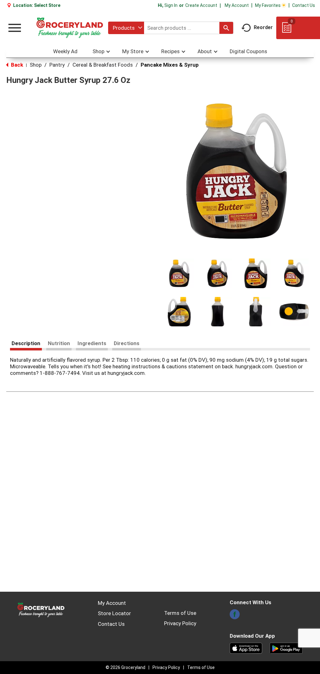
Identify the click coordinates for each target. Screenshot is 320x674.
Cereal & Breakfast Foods (102, 65)
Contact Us (303, 5)
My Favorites (268, 5)
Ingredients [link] (92, 343)
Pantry (57, 65)
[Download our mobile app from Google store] (286, 648)
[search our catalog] (226, 28)
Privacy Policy (180, 623)
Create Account (201, 5)
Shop (36, 65)
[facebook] (235, 616)
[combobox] (126, 28)
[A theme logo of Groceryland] (69, 28)
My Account (237, 5)
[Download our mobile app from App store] (246, 648)
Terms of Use (180, 613)
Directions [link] (126, 343)
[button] (179, 273)
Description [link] (26, 343)
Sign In (171, 5)
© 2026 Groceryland (125, 667)
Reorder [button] (263, 27)
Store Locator (114, 613)
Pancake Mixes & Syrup (170, 65)
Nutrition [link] (59, 343)
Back (16, 65)
